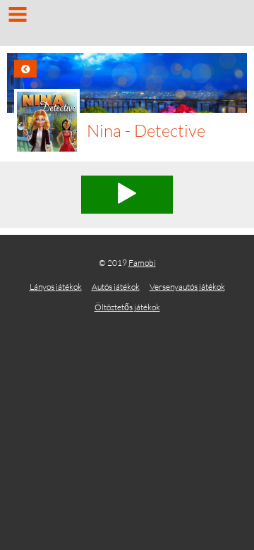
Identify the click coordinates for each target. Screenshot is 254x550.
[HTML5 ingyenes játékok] (127, 24)
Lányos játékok (56, 286)
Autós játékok (116, 286)
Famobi (142, 262)
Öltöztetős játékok (127, 307)
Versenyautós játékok (187, 286)
